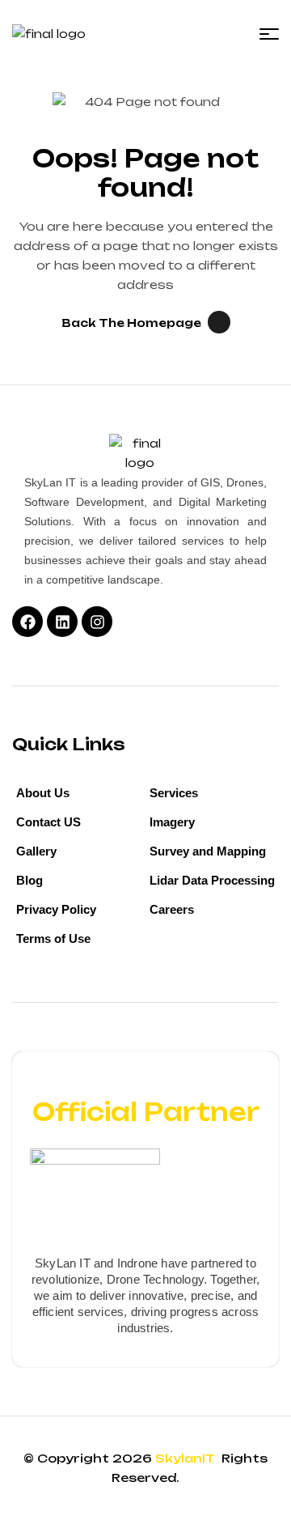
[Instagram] (97, 621)
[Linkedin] (62, 621)
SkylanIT (186, 1458)
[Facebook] (27, 621)
